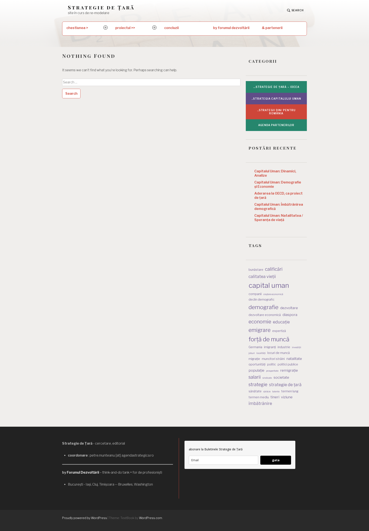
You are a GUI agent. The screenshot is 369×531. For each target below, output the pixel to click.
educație (281, 321)
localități (261, 353)
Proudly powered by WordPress (84, 518)
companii (255, 294)
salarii (255, 377)
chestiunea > (77, 28)
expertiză (279, 331)
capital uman (269, 285)
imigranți (270, 347)
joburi (252, 353)
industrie (284, 347)
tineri (275, 397)
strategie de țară (285, 384)
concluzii (171, 28)
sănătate (255, 391)
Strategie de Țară (101, 7)
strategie (258, 384)
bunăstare (256, 269)
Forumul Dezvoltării (83, 472)
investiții (296, 347)
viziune (287, 397)
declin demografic (261, 299)
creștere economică (273, 294)
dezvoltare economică (265, 315)
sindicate (267, 378)
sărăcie (267, 391)
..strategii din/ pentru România (276, 112)
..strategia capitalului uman (276, 98)
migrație (254, 359)
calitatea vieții (262, 276)
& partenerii (272, 28)
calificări (274, 269)
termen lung (289, 391)
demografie (263, 307)
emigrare (260, 330)
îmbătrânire (260, 403)
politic (271, 364)
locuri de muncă (278, 353)
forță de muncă (269, 339)
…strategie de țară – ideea (276, 87)
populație (256, 370)
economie (260, 322)
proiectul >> (125, 28)
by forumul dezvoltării (231, 28)
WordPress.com (150, 518)
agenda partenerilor (276, 125)
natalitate (294, 358)
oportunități (257, 364)
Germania (255, 347)
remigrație (289, 370)
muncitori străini (273, 359)
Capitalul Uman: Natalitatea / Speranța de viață (278, 218)
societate (281, 377)
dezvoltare (289, 308)
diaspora (290, 315)
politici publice (288, 364)
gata (276, 460)
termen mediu (259, 397)
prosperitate (272, 371)
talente (276, 391)
